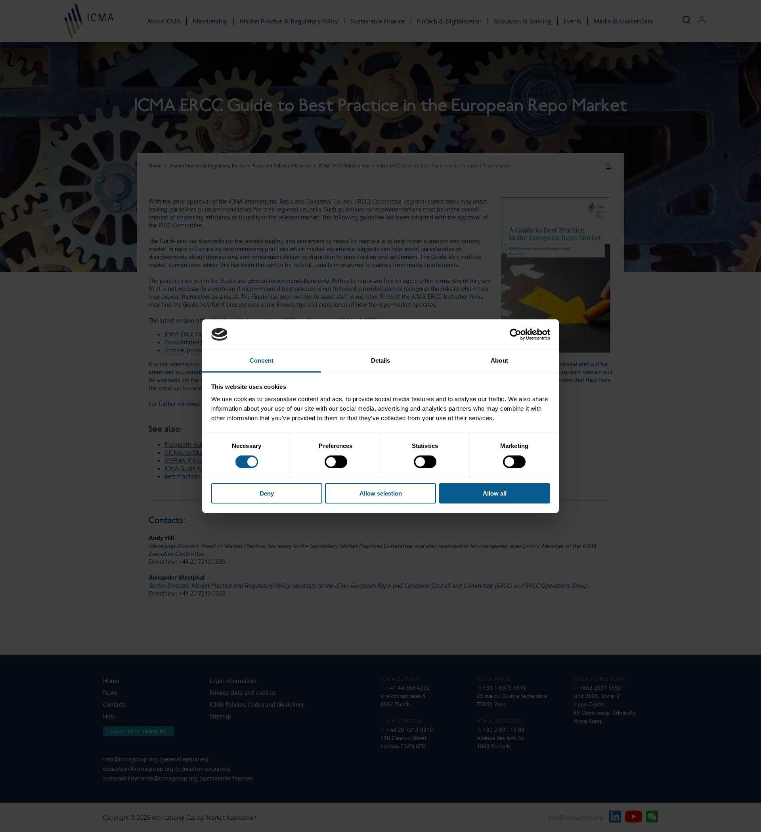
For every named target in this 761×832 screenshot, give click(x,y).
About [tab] (499, 360)
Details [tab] (380, 360)
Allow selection (380, 493)
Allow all (495, 493)
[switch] (336, 461)
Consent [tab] (261, 360)
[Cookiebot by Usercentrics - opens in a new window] (515, 334)
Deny (267, 493)
